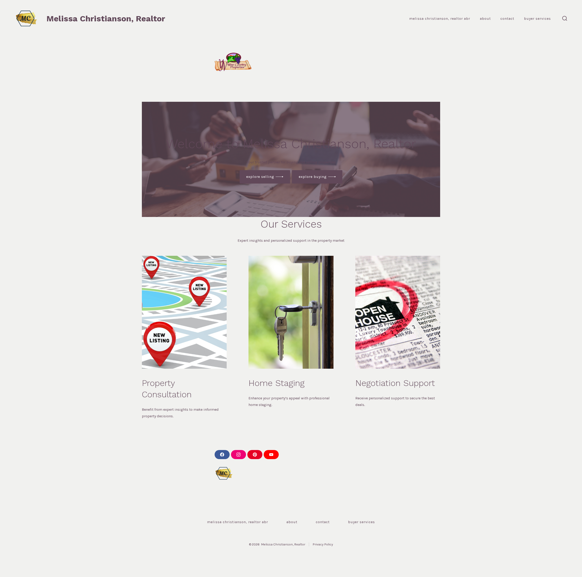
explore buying (313, 176)
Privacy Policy (323, 544)
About (485, 18)
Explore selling (260, 176)
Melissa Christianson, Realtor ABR (439, 18)
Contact (507, 18)
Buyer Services (537, 18)
